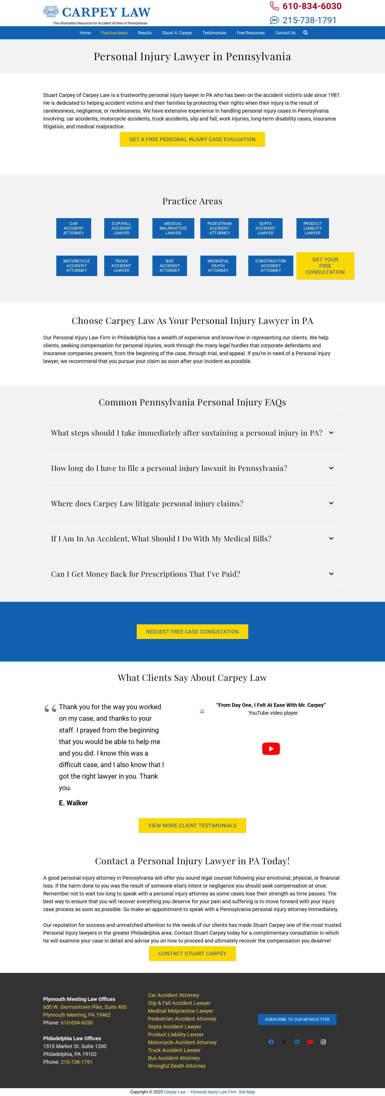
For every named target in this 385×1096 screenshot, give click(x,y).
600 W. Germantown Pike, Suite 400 (84, 1007)
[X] (284, 1042)
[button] (131, 32)
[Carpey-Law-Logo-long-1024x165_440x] (100, 11)
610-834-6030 (77, 1023)
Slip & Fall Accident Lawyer (179, 1003)
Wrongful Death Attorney (177, 1066)
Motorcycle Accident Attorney (182, 1042)
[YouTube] (310, 1042)
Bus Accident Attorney (174, 1058)
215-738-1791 (77, 1062)
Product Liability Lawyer (176, 1034)
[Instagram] (323, 1042)
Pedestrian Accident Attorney (182, 1019)
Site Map (247, 1091)
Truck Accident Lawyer (174, 1050)
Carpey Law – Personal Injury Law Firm (200, 1091)
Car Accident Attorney (173, 995)
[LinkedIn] (297, 1042)
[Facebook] (271, 1042)
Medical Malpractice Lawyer (180, 1011)
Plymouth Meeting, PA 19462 (77, 1015)
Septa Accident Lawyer (174, 1026)
